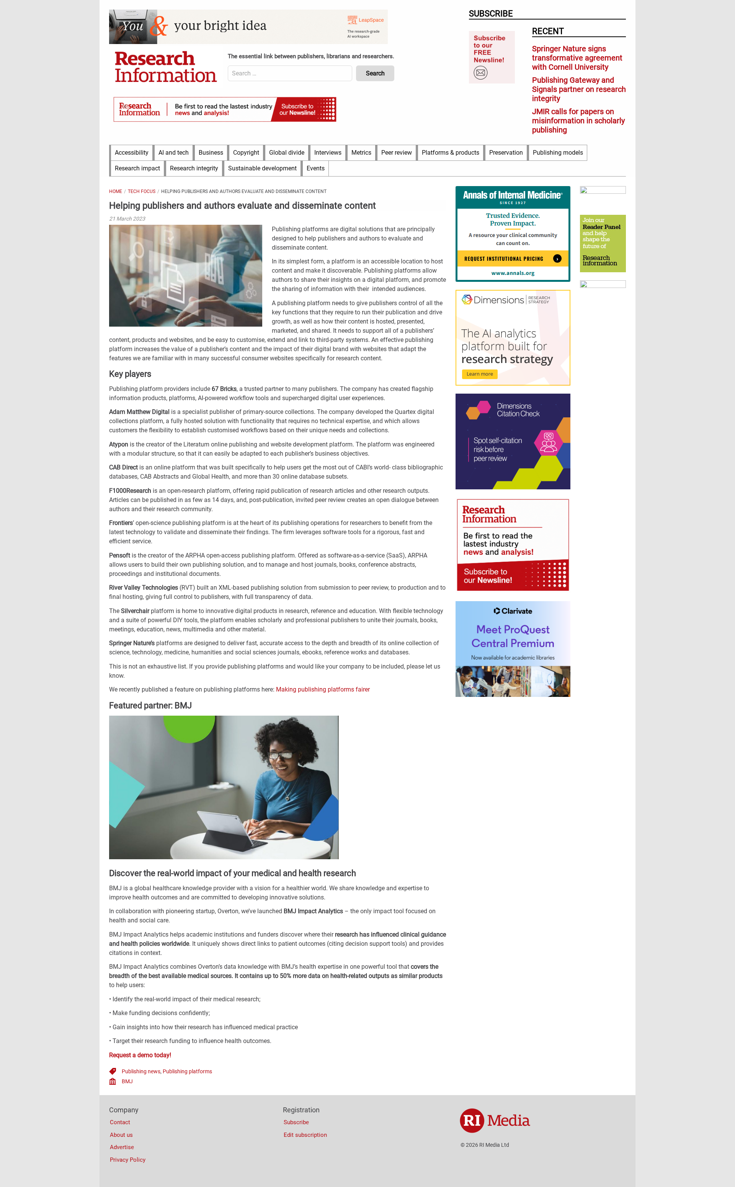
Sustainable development (262, 168)
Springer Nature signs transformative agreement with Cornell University (577, 58)
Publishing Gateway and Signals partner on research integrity (579, 89)
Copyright (246, 152)
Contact (120, 1122)
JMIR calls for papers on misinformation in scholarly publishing (578, 120)
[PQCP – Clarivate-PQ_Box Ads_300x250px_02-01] (513, 695)
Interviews (327, 152)
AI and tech (173, 152)
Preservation (506, 152)
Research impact (137, 168)
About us (121, 1134)
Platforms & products (450, 152)
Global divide (286, 152)
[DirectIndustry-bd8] (603, 192)
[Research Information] (166, 67)
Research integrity (194, 168)
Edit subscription (305, 1134)
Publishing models (558, 152)
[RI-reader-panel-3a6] (603, 270)
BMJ (127, 1081)
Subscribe (296, 1122)
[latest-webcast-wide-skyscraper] (603, 286)
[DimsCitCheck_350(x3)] (513, 487)
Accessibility (132, 152)
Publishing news (141, 1071)
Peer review (396, 152)
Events (316, 168)
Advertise (122, 1147)
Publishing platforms (187, 1071)
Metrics (361, 152)
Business (211, 152)
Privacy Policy (127, 1159)
